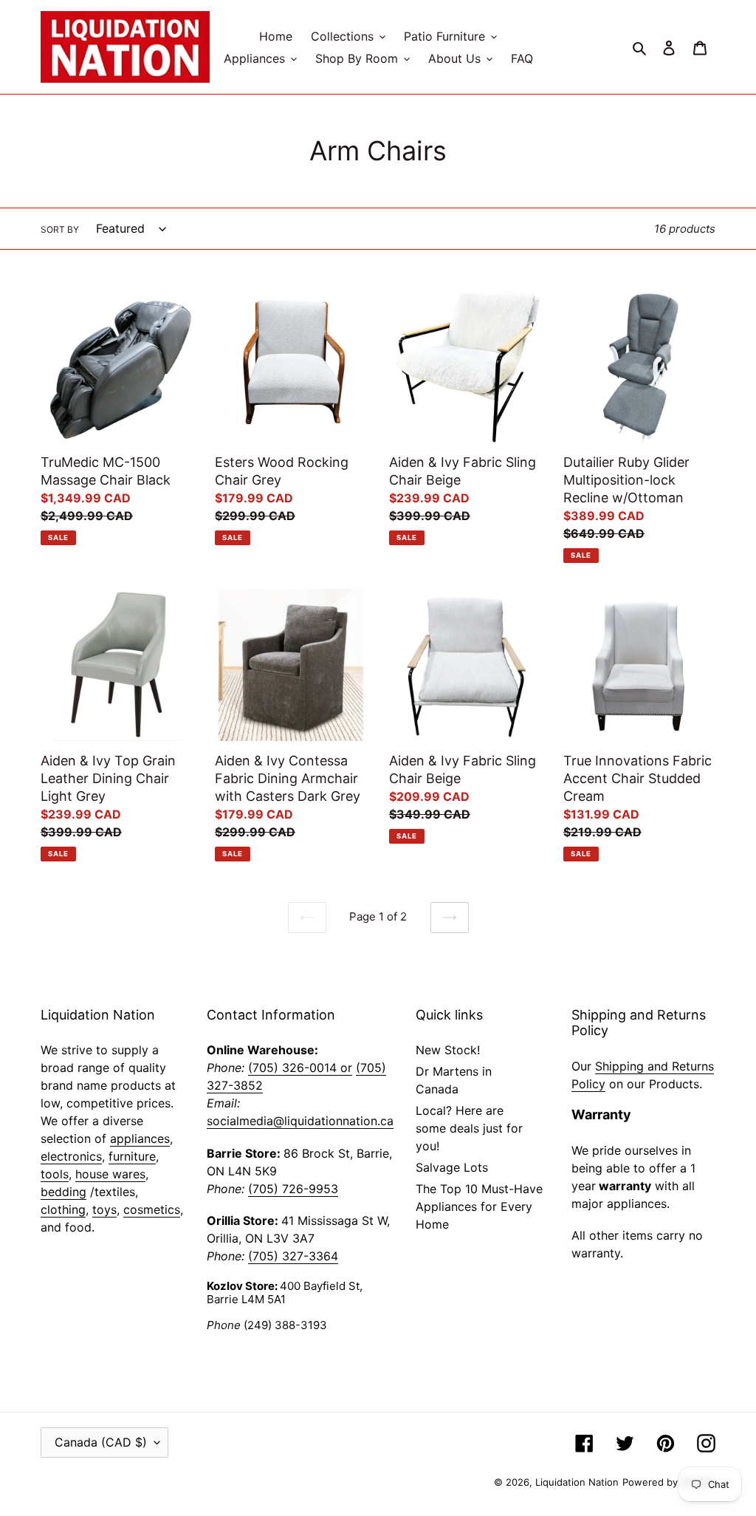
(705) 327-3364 (293, 1256)
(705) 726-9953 (293, 1188)
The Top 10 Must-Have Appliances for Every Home (479, 1206)
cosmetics (151, 1209)
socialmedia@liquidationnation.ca (300, 1120)
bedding (63, 1191)
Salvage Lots (452, 1167)
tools (55, 1174)
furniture (132, 1156)
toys (104, 1209)
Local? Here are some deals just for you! (469, 1128)
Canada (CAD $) (101, 1442)
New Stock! (448, 1049)
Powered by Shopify (668, 1482)
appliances (140, 1138)
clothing (63, 1209)
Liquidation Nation (577, 1482)
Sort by (60, 229)
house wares (110, 1174)
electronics (71, 1156)
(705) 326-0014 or (300, 1067)
